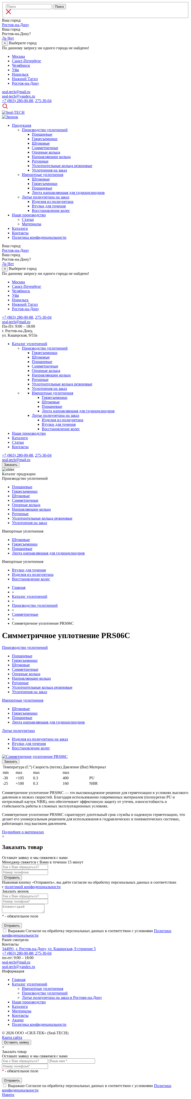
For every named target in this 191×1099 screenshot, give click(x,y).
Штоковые (41, 143)
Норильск (20, 74)
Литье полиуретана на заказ (45, 197)
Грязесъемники (44, 139)
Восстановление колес (51, 210)
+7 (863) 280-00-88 (17, 953)
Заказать (10, 465)
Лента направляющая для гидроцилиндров (68, 192)
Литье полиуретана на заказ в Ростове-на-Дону (62, 997)
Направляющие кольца (51, 157)
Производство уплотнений (45, 130)
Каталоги (20, 228)
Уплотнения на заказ (49, 170)
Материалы (31, 224)
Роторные (40, 161)
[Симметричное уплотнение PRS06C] (35, 756)
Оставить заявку (16, 1042)
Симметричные (45, 148)
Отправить (12, 877)
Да (4, 38)
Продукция (21, 125)
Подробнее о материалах (23, 832)
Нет (10, 38)
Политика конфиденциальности (39, 237)
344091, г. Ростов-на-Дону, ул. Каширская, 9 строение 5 (49, 949)
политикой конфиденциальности (33, 887)
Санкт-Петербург (26, 61)
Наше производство (29, 215)
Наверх (8, 1095)
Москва (18, 56)
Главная (18, 979)
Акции (18, 1020)
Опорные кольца (46, 152)
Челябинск (21, 65)
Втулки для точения (49, 206)
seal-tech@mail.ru (16, 962)
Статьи (28, 219)
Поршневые (42, 134)
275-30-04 (42, 953)
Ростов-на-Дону (15, 25)
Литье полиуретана (18, 731)
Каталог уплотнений (29, 344)
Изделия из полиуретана (52, 201)
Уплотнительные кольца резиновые (62, 166)
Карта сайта (12, 1037)
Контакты (20, 233)
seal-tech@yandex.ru (18, 967)
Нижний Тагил (25, 79)
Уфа (15, 70)
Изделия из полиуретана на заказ (40, 739)
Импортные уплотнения (42, 175)
